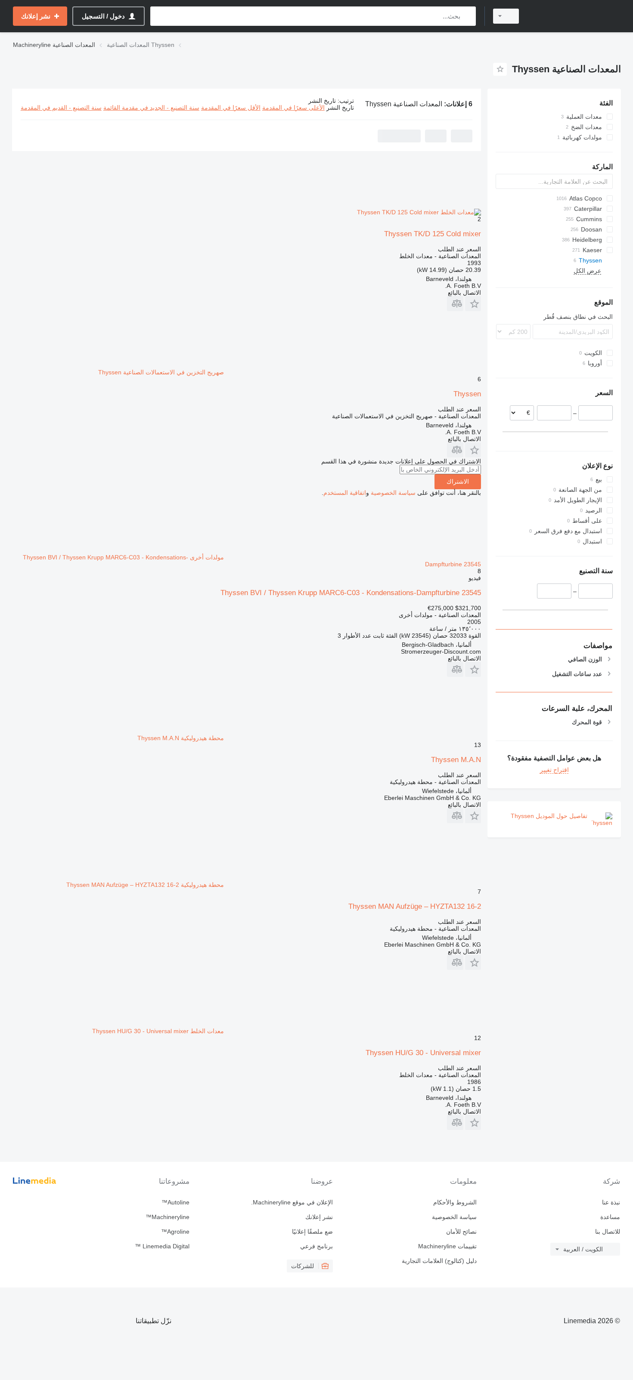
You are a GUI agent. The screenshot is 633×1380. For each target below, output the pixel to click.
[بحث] (467, 16)
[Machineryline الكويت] (575, 16)
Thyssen (467, 394)
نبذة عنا (611, 1202)
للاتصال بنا (607, 1231)
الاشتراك (458, 481)
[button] (473, 303)
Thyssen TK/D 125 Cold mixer (432, 234)
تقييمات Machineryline (447, 1246)
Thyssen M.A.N (456, 760)
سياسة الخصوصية (393, 492)
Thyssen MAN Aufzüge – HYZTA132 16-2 (414, 906)
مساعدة (610, 1216)
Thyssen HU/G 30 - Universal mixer (423, 1053)
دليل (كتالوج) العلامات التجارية (439, 1260)
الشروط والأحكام (454, 1202)
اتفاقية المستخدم (344, 492)
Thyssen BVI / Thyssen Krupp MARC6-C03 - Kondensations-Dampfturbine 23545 (350, 593)
